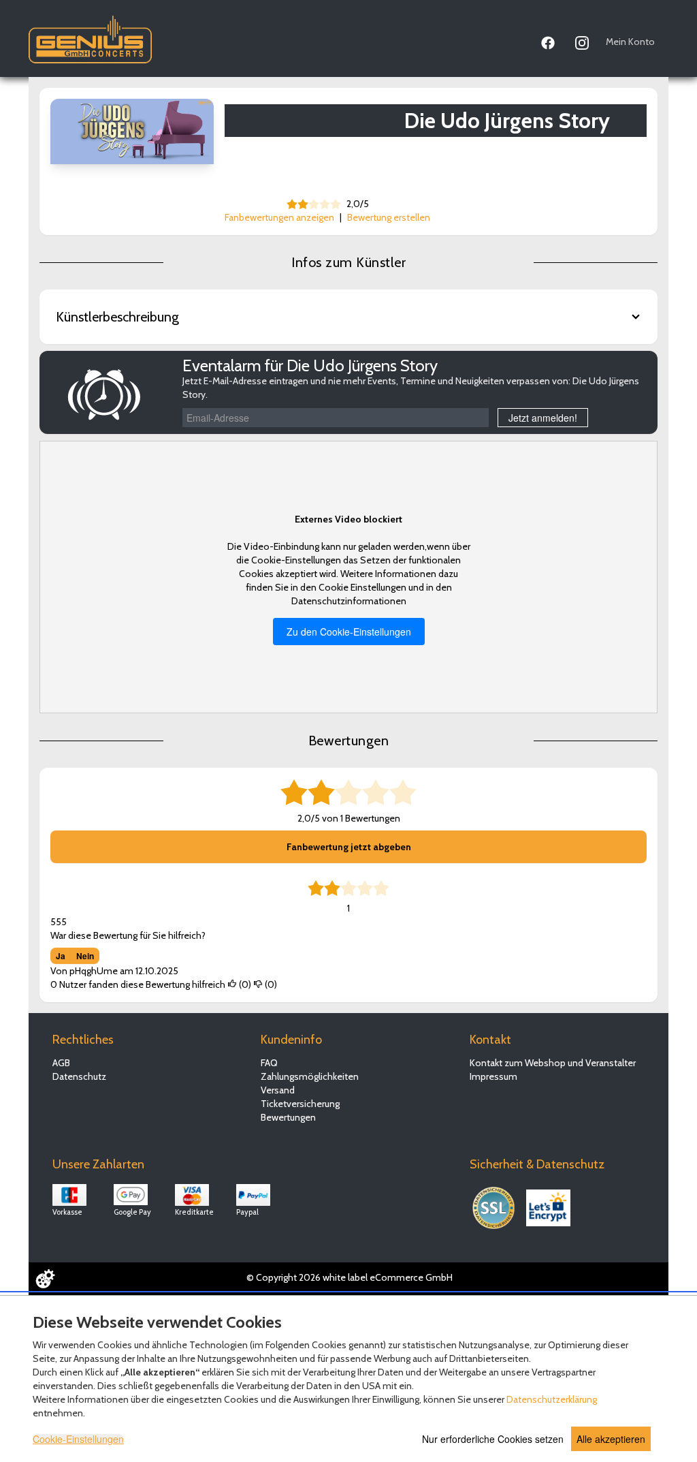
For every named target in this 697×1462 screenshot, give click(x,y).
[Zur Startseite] (90, 36)
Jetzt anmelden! (542, 417)
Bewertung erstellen (388, 217)
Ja (60, 956)
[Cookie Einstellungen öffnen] (45, 1278)
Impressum (493, 1076)
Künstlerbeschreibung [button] (117, 317)
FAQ (269, 1063)
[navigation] (598, 40)
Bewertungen (288, 1117)
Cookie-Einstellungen (78, 1439)
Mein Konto (630, 41)
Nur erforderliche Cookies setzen (493, 1439)
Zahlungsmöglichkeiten (310, 1076)
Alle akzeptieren (611, 1439)
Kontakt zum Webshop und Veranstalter (553, 1063)
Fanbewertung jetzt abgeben (349, 847)
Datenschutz (79, 1076)
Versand (278, 1090)
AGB (61, 1063)
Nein (85, 956)
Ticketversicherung (300, 1104)
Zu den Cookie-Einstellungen (349, 631)
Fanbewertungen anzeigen (279, 217)
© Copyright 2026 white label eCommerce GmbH (349, 1277)
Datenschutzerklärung (551, 1399)
